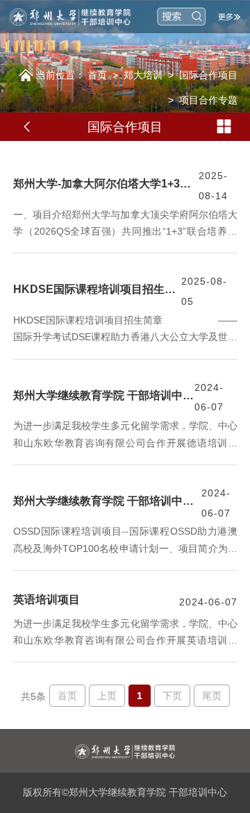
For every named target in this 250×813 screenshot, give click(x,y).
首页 (97, 75)
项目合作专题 (208, 100)
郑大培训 (143, 75)
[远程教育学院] (77, 16)
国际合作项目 (208, 75)
